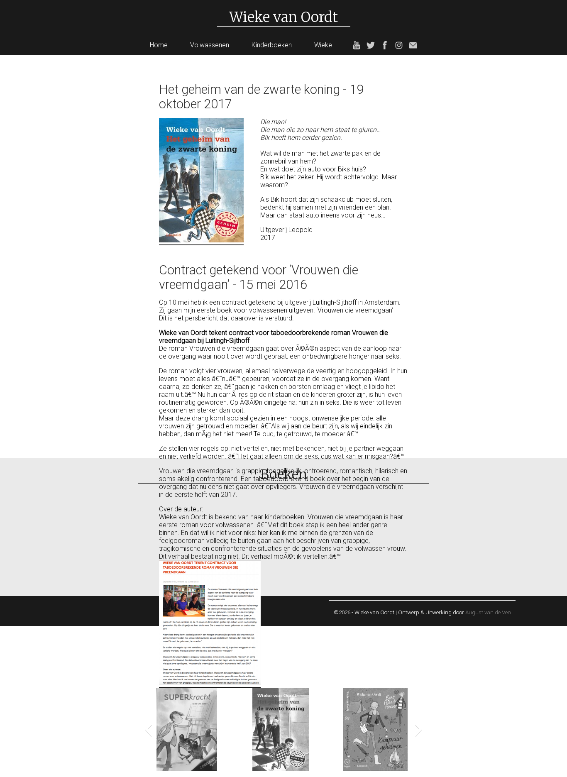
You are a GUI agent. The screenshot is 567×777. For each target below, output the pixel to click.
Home (159, 45)
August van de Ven (488, 612)
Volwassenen (209, 45)
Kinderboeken (272, 45)
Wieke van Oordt (284, 17)
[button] (148, 729)
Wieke (323, 45)
